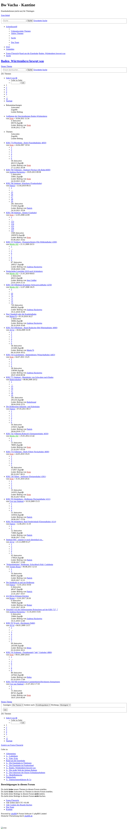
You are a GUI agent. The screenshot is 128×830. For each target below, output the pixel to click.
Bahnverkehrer (15, 379)
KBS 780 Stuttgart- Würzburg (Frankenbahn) (24, 183)
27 (12, 197)
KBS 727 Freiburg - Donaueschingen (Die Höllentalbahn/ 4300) (31, 242)
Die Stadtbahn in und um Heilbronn (20, 582)
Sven (12, 118)
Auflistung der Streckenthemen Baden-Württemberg (26, 116)
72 (12, 301)
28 (12, 199)
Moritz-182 (14, 244)
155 (12, 226)
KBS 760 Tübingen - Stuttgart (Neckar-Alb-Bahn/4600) (28, 170)
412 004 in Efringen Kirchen (17, 596)
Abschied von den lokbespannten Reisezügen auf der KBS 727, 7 (32, 609)
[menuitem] (21, 31)
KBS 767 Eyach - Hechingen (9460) (20, 623)
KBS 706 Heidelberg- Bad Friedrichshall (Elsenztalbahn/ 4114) (31, 522)
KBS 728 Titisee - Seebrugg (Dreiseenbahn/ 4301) (26, 476)
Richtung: (55, 705)
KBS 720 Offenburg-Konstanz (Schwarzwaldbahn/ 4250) (29, 285)
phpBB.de (28, 816)
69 (12, 294)
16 (12, 389)
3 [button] (6, 90)
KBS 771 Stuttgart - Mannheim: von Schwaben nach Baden (29, 377)
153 (12, 222)
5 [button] (6, 94)
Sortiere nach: (29, 705)
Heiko (29, 677)
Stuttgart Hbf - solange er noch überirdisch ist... (24, 540)
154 (12, 224)
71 (12, 298)
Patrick (12, 186)
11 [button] (7, 99)
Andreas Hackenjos (17, 172)
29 (12, 201)
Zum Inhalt (5, 15)
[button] (11, 78)
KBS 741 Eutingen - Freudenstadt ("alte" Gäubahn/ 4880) (29, 652)
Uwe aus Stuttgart (17, 501)
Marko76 (13, 316)
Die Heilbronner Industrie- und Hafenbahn (23, 407)
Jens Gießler (31, 280)
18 (12, 393)
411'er (12, 330)
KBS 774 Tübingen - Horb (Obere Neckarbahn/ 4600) (27, 452)
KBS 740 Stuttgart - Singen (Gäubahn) (21, 213)
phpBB (14, 814)
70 (12, 296)
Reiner (12, 598)
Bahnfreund (31, 402)
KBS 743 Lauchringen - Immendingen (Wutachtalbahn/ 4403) (30, 355)
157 (12, 231)
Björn (29, 648)
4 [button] (6, 92)
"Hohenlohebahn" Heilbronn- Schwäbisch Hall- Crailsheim (29, 564)
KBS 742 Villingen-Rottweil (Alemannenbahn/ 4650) (27, 434)
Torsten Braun (15, 567)
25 (12, 192)
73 (12, 303)
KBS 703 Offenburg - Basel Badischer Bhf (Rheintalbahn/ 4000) (31, 328)
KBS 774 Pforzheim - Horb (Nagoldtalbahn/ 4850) (26, 143)
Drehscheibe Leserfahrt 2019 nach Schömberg (24, 271)
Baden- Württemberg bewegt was (22, 61)
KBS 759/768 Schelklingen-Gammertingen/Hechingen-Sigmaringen (33, 682)
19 (12, 395)
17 (12, 391)
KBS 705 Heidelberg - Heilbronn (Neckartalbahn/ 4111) (28, 499)
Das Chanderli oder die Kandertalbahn (21, 314)
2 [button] (6, 87)
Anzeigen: (7, 705)
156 (12, 228)
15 (12, 386)
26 (12, 195)
